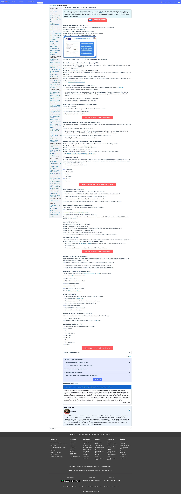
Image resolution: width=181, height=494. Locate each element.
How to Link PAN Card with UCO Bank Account (55, 185)
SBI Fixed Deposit (111, 442)
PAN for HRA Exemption (55, 35)
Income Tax (82, 470)
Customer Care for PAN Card (55, 20)
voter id (96, 320)
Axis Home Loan (99, 449)
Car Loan (76, 470)
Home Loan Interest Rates (99, 452)
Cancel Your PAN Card (55, 69)
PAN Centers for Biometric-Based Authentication (54, 140)
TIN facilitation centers (85, 243)
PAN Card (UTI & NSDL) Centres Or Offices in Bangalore (55, 92)
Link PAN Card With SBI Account (55, 164)
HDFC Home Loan (99, 447)
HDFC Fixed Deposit (111, 444)
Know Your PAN (53, 11)
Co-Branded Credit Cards (56, 456)
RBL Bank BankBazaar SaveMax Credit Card (58, 448)
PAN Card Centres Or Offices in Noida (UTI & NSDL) (55, 121)
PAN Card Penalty (54, 76)
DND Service (107, 486)
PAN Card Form (53, 46)
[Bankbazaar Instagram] (115, 480)
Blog (80, 486)
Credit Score (73, 442)
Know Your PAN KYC (54, 148)
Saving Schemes (95, 434)
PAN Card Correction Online (55, 63)
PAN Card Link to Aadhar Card (76, 82)
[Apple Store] (75, 481)
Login (175, 2)
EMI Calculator (123, 458)
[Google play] (65, 481)
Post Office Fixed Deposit (111, 448)
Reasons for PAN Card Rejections (55, 66)
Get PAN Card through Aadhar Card (55, 196)
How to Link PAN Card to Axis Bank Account (55, 189)
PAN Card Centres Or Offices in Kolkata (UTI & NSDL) (55, 131)
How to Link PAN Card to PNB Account (55, 174)
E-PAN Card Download (55, 37)
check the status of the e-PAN (92, 273)
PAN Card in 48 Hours (55, 17)
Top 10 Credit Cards (55, 454)
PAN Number (68, 212)
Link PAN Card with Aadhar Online (54, 160)
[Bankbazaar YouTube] (119, 480)
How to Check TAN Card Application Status (55, 213)
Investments (97, 466)
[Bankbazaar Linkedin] (108, 480)
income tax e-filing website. (84, 145)
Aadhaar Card (79, 298)
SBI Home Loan (98, 445)
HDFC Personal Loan (87, 447)
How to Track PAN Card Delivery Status (55, 151)
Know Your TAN (53, 208)
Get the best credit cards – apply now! (97, 117)
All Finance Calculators (122, 442)
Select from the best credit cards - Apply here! (97, 184)
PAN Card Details (54, 13)
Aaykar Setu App (54, 200)
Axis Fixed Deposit (111, 446)
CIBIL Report (73, 448)
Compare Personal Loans (87, 442)
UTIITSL (83, 29)
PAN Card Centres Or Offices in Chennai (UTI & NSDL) (56, 135)
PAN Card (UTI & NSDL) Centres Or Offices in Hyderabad (55, 111)
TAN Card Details (54, 210)
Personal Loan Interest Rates (86, 455)
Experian (72, 444)
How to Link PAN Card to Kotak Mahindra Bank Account (55, 178)
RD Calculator (123, 456)
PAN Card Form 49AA (55, 50)
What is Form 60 (53, 52)
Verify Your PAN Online (55, 80)
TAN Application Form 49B (55, 206)
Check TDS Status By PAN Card (55, 154)
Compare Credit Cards (56, 442)
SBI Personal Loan (87, 445)
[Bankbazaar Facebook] (112, 480)
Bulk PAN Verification (55, 84)
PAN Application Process (74, 290)
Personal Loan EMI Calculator (124, 448)
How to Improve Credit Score (73, 454)
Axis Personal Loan (87, 449)
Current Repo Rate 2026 (99, 458)
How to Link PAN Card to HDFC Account (55, 171)
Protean (121, 87)
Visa (111, 470)
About (64, 486)
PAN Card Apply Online (55, 15)
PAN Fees (52, 43)
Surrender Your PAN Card (54, 72)
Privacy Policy (115, 486)
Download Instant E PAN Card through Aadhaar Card (81, 153)
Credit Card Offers (88, 466)
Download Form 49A (54, 48)
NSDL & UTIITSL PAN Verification (55, 86)
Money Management (106, 466)
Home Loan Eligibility (98, 455)
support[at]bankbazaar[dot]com (92, 480)
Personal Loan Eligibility (86, 452)
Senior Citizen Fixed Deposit (111, 452)
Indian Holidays (105, 470)
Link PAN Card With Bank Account (54, 167)
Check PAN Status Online (54, 145)
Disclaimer (129, 356)
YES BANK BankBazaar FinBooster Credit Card (58, 444)
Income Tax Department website (76, 276)
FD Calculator (123, 454)
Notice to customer (98, 486)
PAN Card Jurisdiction (55, 28)
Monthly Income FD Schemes (111, 458)
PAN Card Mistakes (54, 74)
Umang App (53, 202)
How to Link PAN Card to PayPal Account (55, 192)
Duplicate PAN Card (54, 41)
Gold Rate (97, 470)
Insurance (87, 434)
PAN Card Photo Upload (55, 33)
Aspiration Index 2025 (106, 434)
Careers (69, 486)
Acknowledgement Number (81, 212)
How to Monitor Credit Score (75, 457)
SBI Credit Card (54, 450)
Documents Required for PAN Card (55, 30)
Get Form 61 (53, 54)
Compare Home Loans (99, 442)
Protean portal (76, 70)
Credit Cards (81, 434)
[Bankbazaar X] (105, 480)
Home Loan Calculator (125, 445)
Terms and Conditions (87, 486)
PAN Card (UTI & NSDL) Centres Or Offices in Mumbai (55, 97)
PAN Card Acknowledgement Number (54, 25)
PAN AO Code (53, 39)
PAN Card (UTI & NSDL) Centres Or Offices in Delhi (55, 107)
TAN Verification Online (55, 82)
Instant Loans (86, 458)
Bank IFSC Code (90, 470)
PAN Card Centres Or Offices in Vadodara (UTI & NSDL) (55, 126)
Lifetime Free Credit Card (56, 452)
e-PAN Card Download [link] (62, 5)
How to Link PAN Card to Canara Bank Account (55, 182)
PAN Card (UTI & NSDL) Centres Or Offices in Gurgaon (55, 116)
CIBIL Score (72, 446)
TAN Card (52, 216)
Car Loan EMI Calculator (123, 451)
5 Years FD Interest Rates (111, 455)
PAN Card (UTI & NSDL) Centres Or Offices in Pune (55, 102)
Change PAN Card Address (54, 60)
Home (50, 5)
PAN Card (54, 5)
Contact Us (74, 486)
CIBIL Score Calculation (72, 450)
